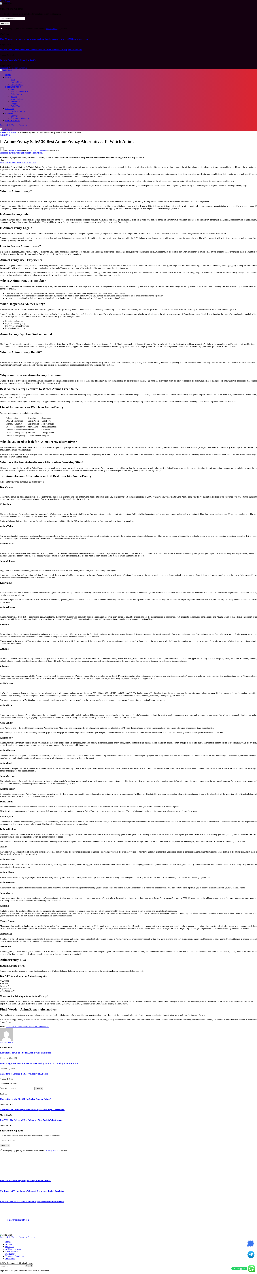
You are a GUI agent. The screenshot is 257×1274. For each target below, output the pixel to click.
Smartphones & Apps (20, 118)
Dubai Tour (15, 106)
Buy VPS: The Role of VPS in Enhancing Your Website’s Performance (32, 1120)
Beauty (14, 96)
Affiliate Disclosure (13, 1249)
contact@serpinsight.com (18, 1220)
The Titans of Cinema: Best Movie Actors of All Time (24, 1074)
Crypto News (16, 82)
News (8, 77)
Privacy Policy (52, 28)
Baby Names (16, 94)
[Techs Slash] (6, 70)
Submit (29, 1266)
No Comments (40, 150)
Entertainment (13, 87)
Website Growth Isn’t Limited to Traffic (18, 60)
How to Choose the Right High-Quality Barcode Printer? (25, 1099)
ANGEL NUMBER (19, 92)
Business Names (18, 111)
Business (9, 109)
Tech (13, 80)
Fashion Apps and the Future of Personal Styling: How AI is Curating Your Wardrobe (39, 1063)
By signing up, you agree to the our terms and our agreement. (35, 28)
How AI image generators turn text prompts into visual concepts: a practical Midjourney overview (44, 39)
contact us (9, 1246)
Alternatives (5, 135)
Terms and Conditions (14, 1256)
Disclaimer (9, 1254)
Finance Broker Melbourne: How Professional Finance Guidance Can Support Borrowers (41, 49)
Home (8, 75)
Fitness (14, 104)
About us (9, 1244)
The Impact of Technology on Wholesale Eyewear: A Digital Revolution (32, 1109)
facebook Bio (16, 101)
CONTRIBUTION (12, 121)
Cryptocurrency (17, 84)
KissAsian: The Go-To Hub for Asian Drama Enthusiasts (25, 1053)
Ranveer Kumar (14, 150)
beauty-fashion (17, 99)
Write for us (10, 1259)
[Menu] (1, 128)
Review (9, 114)
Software (14, 116)
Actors (13, 89)
